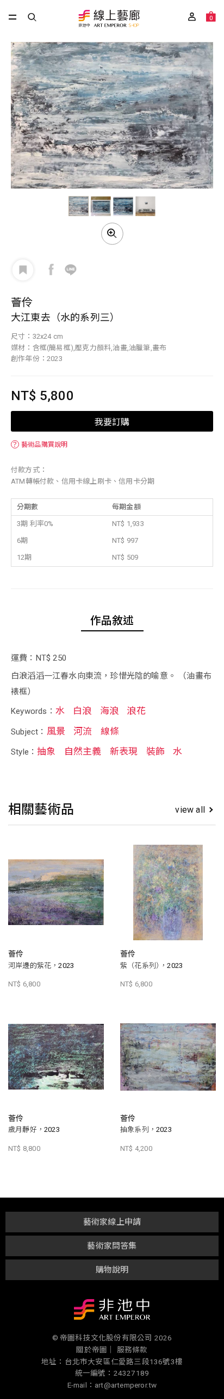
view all (190, 810)
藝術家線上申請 (112, 1222)
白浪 (82, 710)
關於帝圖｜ (95, 1349)
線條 (110, 731)
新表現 (124, 751)
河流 (82, 731)
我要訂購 (112, 421)
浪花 (136, 710)
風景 (56, 731)
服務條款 (132, 1349)
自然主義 (83, 751)
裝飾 (155, 751)
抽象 (46, 751)
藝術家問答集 (111, 1246)
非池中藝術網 (112, 1312)
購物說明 (112, 1270)
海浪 (109, 710)
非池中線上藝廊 (108, 19)
